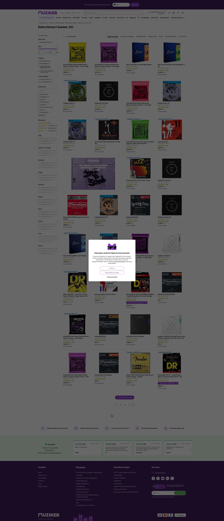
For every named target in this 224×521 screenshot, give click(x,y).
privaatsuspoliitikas (119, 262)
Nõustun (112, 268)
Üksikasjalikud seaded (112, 273)
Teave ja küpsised (112, 277)
